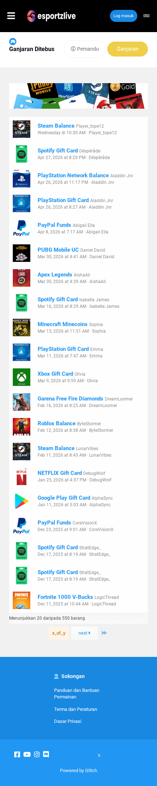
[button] (19, 16)
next (83, 633)
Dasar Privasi (67, 721)
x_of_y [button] (58, 633)
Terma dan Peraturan (75, 709)
